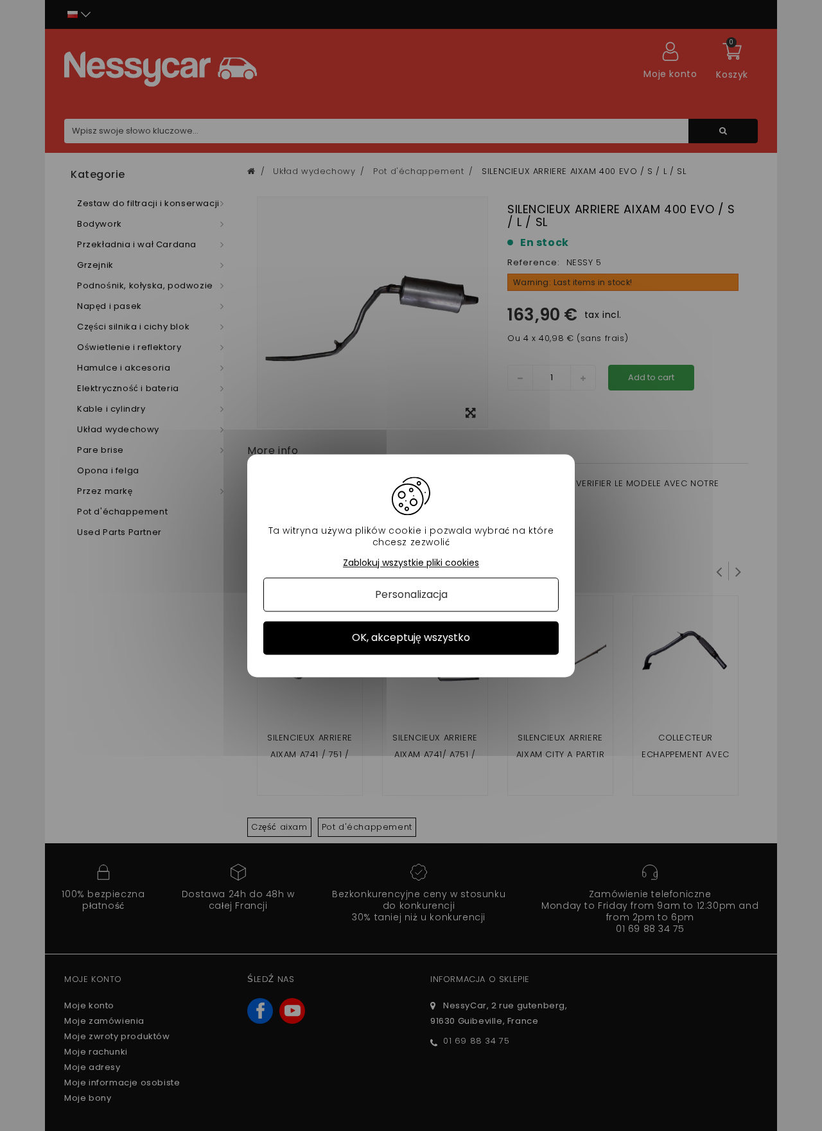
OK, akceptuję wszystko (411, 638)
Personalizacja (411, 595)
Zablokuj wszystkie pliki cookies (411, 562)
